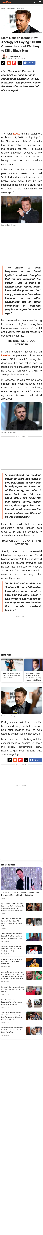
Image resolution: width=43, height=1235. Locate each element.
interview (6, 355)
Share (31, 62)
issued (16, 133)
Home (3, 8)
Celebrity (11, 8)
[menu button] (39, 2)
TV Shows (20, 8)
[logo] (6, 2)
